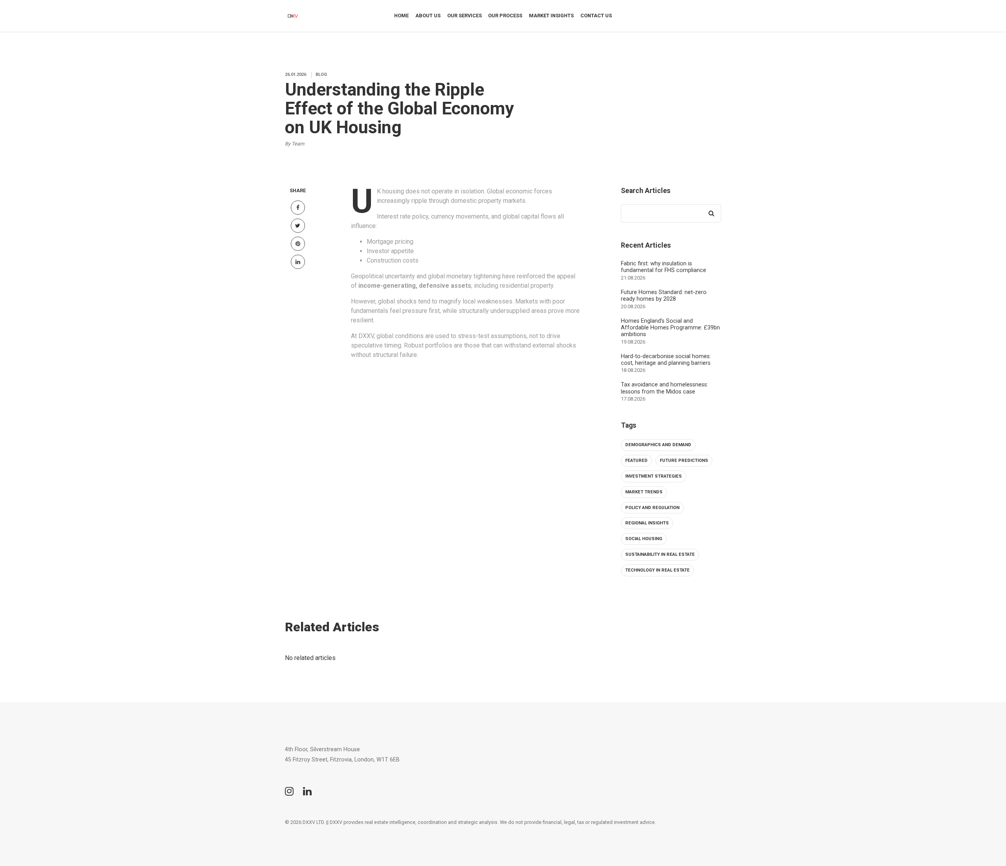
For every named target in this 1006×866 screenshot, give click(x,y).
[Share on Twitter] (298, 226)
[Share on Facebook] (298, 207)
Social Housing (643, 538)
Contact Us (596, 15)
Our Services (464, 15)
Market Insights (551, 15)
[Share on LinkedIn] (298, 262)
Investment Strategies (653, 476)
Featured (636, 460)
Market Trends (644, 492)
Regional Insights (647, 523)
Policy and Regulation (652, 507)
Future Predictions (684, 460)
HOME (401, 15)
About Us (428, 15)
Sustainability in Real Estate (660, 554)
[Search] (711, 213)
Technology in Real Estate (657, 570)
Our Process (505, 15)
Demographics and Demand (658, 444)
